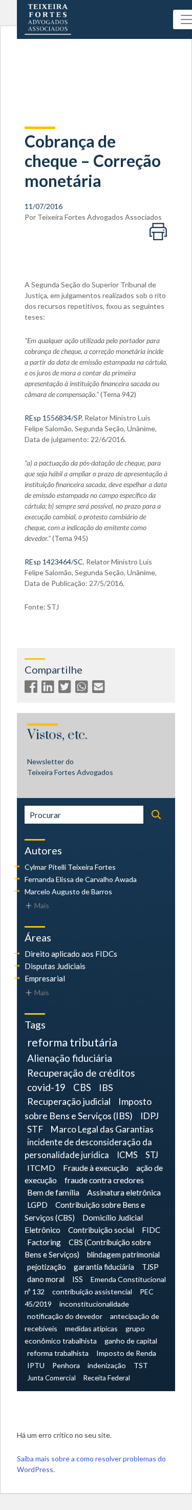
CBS (82, 1087)
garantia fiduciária (104, 1266)
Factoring (44, 1242)
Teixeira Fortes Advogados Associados (99, 217)
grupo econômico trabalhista (85, 1334)
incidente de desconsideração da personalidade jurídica (88, 1148)
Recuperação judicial (69, 1101)
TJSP (150, 1266)
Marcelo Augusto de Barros (68, 891)
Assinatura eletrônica (124, 1192)
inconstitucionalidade (94, 1303)
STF (35, 1129)
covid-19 (46, 1087)
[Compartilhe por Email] (100, 689)
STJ (151, 1155)
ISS (77, 1279)
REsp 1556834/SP (53, 417)
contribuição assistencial (92, 1291)
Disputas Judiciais (55, 966)
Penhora (66, 1365)
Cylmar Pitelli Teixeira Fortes (70, 867)
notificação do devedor (64, 1316)
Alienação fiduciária (69, 1058)
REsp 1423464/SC (54, 561)
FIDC (151, 1229)
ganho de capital (130, 1340)
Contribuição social (101, 1229)
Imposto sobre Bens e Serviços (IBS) (88, 1108)
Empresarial (45, 978)
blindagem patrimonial (123, 1254)
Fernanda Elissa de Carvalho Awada (81, 879)
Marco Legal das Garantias (102, 1129)
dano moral (46, 1279)
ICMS (127, 1155)
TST (141, 1365)
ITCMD (41, 1167)
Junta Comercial (51, 1378)
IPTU (36, 1365)
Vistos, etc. (57, 735)
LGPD (37, 1204)
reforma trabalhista (58, 1353)
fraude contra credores (104, 1180)
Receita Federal (106, 1378)
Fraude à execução (96, 1167)
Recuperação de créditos (81, 1073)
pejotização (46, 1266)
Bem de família (53, 1192)
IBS (106, 1087)
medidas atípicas (91, 1328)
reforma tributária (72, 1042)
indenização (107, 1365)
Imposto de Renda (126, 1353)
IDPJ (149, 1115)
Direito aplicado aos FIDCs (71, 953)
